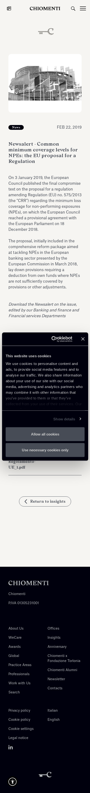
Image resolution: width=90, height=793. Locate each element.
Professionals (19, 674)
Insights (54, 637)
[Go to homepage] (45, 8)
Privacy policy (19, 710)
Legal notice (18, 738)
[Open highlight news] (9, 8)
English (54, 719)
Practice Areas (19, 665)
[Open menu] (85, 8)
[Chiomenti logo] (28, 583)
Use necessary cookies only (45, 450)
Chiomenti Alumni (62, 670)
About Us (16, 628)
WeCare (15, 637)
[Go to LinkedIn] (10, 747)
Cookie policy (19, 719)
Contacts (55, 688)
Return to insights (48, 501)
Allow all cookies (45, 434)
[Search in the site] (73, 8)
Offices (53, 628)
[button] (12, 782)
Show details (64, 419)
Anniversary (57, 647)
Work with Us (19, 683)
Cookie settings (21, 729)
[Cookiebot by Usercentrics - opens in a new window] (53, 339)
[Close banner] (82, 339)
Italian (53, 710)
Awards (14, 647)
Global (13, 656)
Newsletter (56, 679)
